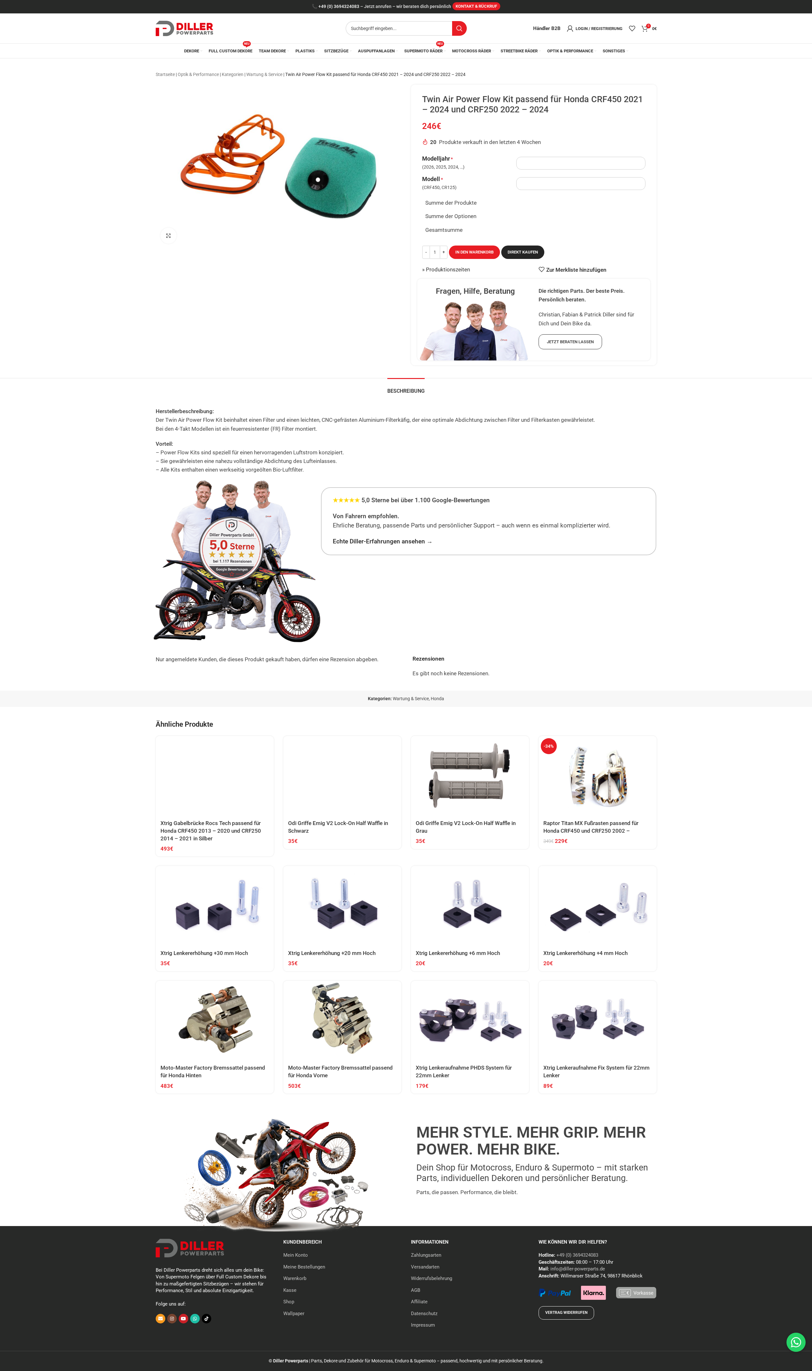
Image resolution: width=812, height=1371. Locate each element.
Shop (288, 1302)
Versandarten (425, 1267)
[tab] (406, 388)
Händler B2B (547, 28)
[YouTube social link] (183, 1318)
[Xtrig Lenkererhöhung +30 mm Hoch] (215, 905)
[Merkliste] (632, 28)
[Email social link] (160, 1318)
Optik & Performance (198, 74)
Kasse (289, 1290)
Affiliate (419, 1302)
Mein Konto (295, 1255)
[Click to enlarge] (168, 236)
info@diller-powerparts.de (577, 1269)
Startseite (165, 74)
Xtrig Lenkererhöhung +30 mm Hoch (204, 953)
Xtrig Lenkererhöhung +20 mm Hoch (332, 953)
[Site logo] (184, 28)
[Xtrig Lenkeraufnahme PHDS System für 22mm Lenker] (470, 1020)
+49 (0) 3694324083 (338, 6)
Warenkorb (294, 1278)
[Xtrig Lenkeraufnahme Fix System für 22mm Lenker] (598, 1020)
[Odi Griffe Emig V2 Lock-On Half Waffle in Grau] (470, 775)
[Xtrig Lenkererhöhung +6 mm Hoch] (470, 905)
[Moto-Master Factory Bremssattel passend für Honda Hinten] (215, 1020)
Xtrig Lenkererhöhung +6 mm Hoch (458, 953)
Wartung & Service (264, 74)
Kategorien (232, 74)
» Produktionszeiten (446, 269)
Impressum (423, 1325)
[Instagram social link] (172, 1318)
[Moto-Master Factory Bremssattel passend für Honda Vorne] (342, 1020)
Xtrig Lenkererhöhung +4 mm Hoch (585, 953)
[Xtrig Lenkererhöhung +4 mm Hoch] (598, 905)
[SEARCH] (459, 28)
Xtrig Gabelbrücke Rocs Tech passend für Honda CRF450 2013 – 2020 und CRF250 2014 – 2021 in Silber (210, 831)
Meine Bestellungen (304, 1267)
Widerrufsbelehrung (431, 1278)
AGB (415, 1290)
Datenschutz (424, 1313)
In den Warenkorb (474, 252)
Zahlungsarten (426, 1255)
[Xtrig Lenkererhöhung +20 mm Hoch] (342, 905)
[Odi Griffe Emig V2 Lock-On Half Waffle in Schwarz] (342, 775)
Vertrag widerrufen (566, 1312)
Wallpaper (293, 1313)
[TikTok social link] (206, 1318)
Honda (437, 698)
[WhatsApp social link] (195, 1318)
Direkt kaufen (523, 252)
